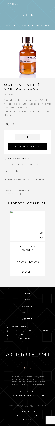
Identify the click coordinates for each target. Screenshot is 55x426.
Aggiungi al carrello (28, 146)
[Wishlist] (41, 237)
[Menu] (48, 4)
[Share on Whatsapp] (17, 171)
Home (8, 25)
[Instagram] (30, 368)
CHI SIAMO (27, 306)
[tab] (17, 181)
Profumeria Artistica (27, 165)
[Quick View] (41, 233)
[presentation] (6, 243)
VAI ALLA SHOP (27, 391)
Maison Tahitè (24, 191)
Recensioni (41, 180)
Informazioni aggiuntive (17, 180)
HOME (27, 293)
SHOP (27, 300)
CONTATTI (27, 319)
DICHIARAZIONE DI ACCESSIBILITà (27, 395)
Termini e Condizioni (27, 415)
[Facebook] (25, 368)
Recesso (27, 419)
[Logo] (12, 4)
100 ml (21, 194)
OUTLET (27, 313)
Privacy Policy (27, 412)
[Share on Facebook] (13, 171)
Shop (16, 25)
